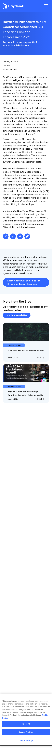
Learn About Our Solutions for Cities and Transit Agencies (23, 282)
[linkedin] (13, 236)
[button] (45, 5)
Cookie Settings (26, 740)
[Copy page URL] (6, 236)
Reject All (26, 724)
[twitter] (27, 236)
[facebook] (20, 236)
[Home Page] (13, 6)
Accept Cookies (26, 732)
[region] (26, 720)
